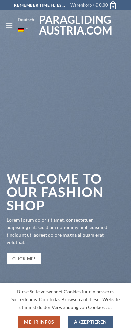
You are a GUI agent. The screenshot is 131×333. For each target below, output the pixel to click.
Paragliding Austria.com (72, 25)
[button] (93, 5)
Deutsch (26, 19)
